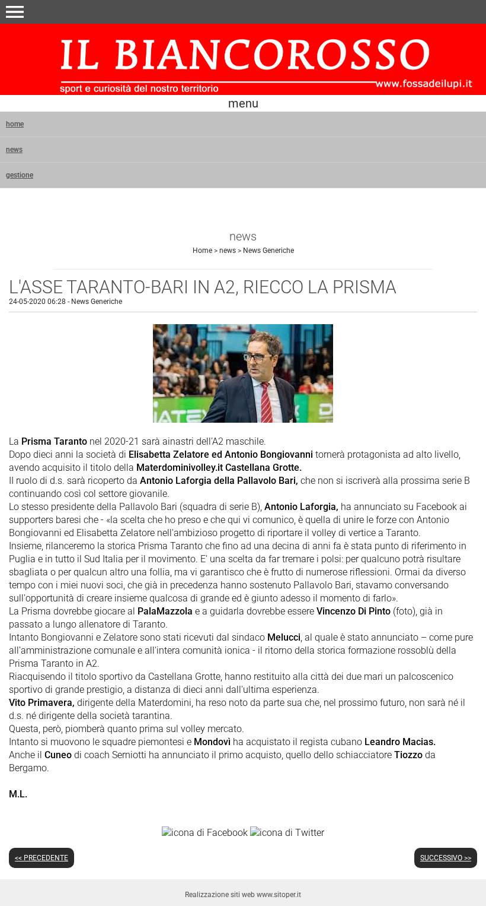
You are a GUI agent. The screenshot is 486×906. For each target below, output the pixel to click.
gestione (19, 175)
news (14, 149)
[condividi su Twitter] (287, 832)
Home (202, 250)
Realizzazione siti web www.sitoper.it (243, 895)
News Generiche (268, 250)
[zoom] (243, 419)
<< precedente (41, 858)
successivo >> (445, 858)
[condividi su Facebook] (205, 832)
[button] (15, 12)
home (15, 124)
